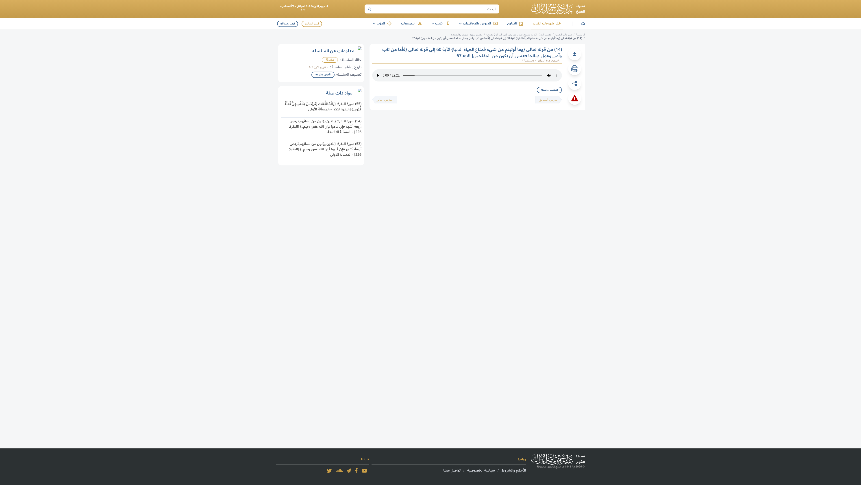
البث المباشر (312, 23)
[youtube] (364, 470)
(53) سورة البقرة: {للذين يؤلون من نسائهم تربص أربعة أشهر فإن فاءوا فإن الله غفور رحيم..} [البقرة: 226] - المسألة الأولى (325, 149)
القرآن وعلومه (322, 74)
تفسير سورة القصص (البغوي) (466, 34)
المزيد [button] (378, 23)
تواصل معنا (452, 470)
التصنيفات (408, 23)
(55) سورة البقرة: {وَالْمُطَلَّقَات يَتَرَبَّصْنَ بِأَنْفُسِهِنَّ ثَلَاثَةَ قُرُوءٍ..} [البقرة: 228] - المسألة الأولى (323, 106)
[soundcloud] (339, 470)
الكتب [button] (437, 23)
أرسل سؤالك (287, 23)
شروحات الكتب (543, 23)
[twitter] (329, 471)
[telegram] (348, 470)
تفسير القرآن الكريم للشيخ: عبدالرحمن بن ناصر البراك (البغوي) (519, 34)
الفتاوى (512, 23)
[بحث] (369, 9)
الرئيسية (580, 34)
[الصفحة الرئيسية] (558, 9)
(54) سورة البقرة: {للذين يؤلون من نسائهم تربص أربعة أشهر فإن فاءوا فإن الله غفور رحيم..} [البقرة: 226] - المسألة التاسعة (325, 127)
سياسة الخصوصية (481, 470)
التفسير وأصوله (549, 90)
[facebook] (356, 470)
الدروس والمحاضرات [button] (474, 23)
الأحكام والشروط (514, 470)
